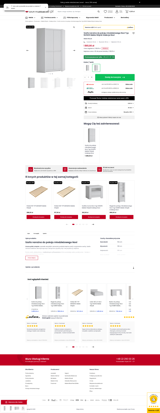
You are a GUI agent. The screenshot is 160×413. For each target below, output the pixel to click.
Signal (67, 373)
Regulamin (93, 378)
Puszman (53, 383)
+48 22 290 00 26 (130, 6)
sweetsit (53, 373)
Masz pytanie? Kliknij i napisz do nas (110, 117)
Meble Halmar (55, 376)
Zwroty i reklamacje (95, 388)
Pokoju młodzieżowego (32, 388)
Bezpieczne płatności (96, 383)
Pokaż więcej (32, 258)
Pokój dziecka (29, 378)
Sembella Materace (71, 376)
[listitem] (38, 298)
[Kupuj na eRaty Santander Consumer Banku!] (90, 84)
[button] (27, 299)
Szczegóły (36, 233)
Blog (91, 391)
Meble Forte (54, 381)
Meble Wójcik (69, 378)
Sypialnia (28, 376)
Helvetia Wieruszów (71, 381)
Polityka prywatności (96, 376)
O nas (91, 381)
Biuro (26, 386)
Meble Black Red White (72, 383)
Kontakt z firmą (120, 6)
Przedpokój (28, 383)
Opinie (44, 233)
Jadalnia (28, 381)
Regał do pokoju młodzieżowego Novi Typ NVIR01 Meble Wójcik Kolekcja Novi (121, 208)
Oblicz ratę (128, 84)
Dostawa (92, 373)
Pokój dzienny (29, 373)
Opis (28, 233)
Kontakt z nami (94, 386)
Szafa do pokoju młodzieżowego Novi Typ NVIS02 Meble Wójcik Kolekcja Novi (90, 149)
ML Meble (53, 378)
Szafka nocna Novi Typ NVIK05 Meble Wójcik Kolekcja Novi (92, 207)
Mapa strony (80, 409)
